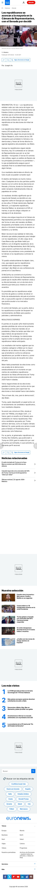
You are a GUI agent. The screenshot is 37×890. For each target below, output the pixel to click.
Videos (4, 848)
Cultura (22, 844)
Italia (10, 794)
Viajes (4, 844)
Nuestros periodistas (9, 852)
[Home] (2, 8)
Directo (31, 2)
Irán (29, 804)
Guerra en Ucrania (13, 789)
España (28, 789)
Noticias (7, 8)
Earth (21, 835)
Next (3, 839)
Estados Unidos (23, 794)
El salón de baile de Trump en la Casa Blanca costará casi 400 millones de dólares (14, 464)
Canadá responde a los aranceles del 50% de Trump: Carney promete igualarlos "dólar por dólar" (16, 472)
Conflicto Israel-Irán (18, 784)
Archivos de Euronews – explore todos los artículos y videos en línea (27, 854)
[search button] (33, 771)
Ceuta (10, 799)
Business (5, 835)
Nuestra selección (12, 590)
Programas (23, 848)
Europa (4, 830)
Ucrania (9, 804)
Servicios (5, 864)
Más (3, 869)
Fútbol (11, 809)
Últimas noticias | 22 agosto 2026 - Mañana (13, 480)
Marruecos (24, 809)
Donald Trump (24, 799)
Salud (20, 804)
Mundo (14, 8)
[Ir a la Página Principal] (7, 2)
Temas (4, 826)
